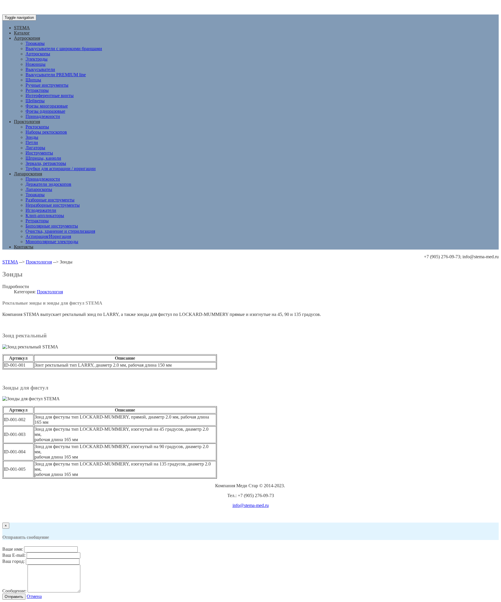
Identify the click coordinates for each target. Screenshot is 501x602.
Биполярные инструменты (52, 225)
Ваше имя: (12, 549)
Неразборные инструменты (53, 205)
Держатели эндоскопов (48, 184)
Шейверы (35, 100)
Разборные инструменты (50, 199)
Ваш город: (13, 561)
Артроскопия (27, 38)
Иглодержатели (41, 210)
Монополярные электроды (52, 241)
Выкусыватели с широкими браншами (64, 48)
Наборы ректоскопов (46, 132)
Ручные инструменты (47, 85)
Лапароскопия (28, 173)
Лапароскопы (39, 189)
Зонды (32, 137)
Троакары (35, 43)
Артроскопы (38, 53)
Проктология (27, 121)
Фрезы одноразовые (45, 111)
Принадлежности (43, 116)
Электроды (37, 59)
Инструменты (39, 152)
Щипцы (33, 79)
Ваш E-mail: (14, 555)
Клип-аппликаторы (45, 215)
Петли (32, 142)
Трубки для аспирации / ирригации (61, 168)
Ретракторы (37, 90)
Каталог (22, 32)
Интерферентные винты (50, 95)
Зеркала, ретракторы (46, 163)
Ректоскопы (37, 126)
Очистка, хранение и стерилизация (60, 231)
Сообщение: (14, 590)
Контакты (23, 246)
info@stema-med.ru (251, 505)
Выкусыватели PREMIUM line (56, 74)
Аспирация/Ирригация (48, 236)
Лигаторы (35, 147)
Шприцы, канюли (43, 158)
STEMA (22, 27)
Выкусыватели (40, 69)
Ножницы (36, 64)
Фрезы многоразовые (47, 105)
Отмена (34, 596)
